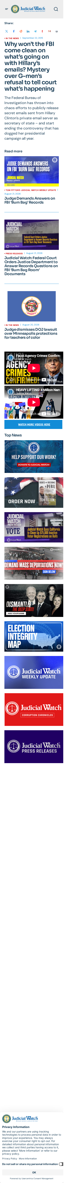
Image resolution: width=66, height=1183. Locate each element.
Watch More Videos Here (34, 424)
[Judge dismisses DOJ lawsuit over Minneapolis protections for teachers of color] (31, 306)
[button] (6, 9)
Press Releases (14, 253)
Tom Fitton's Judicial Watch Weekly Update (31, 190)
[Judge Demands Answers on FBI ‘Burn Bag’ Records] (31, 171)
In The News (12, 38)
